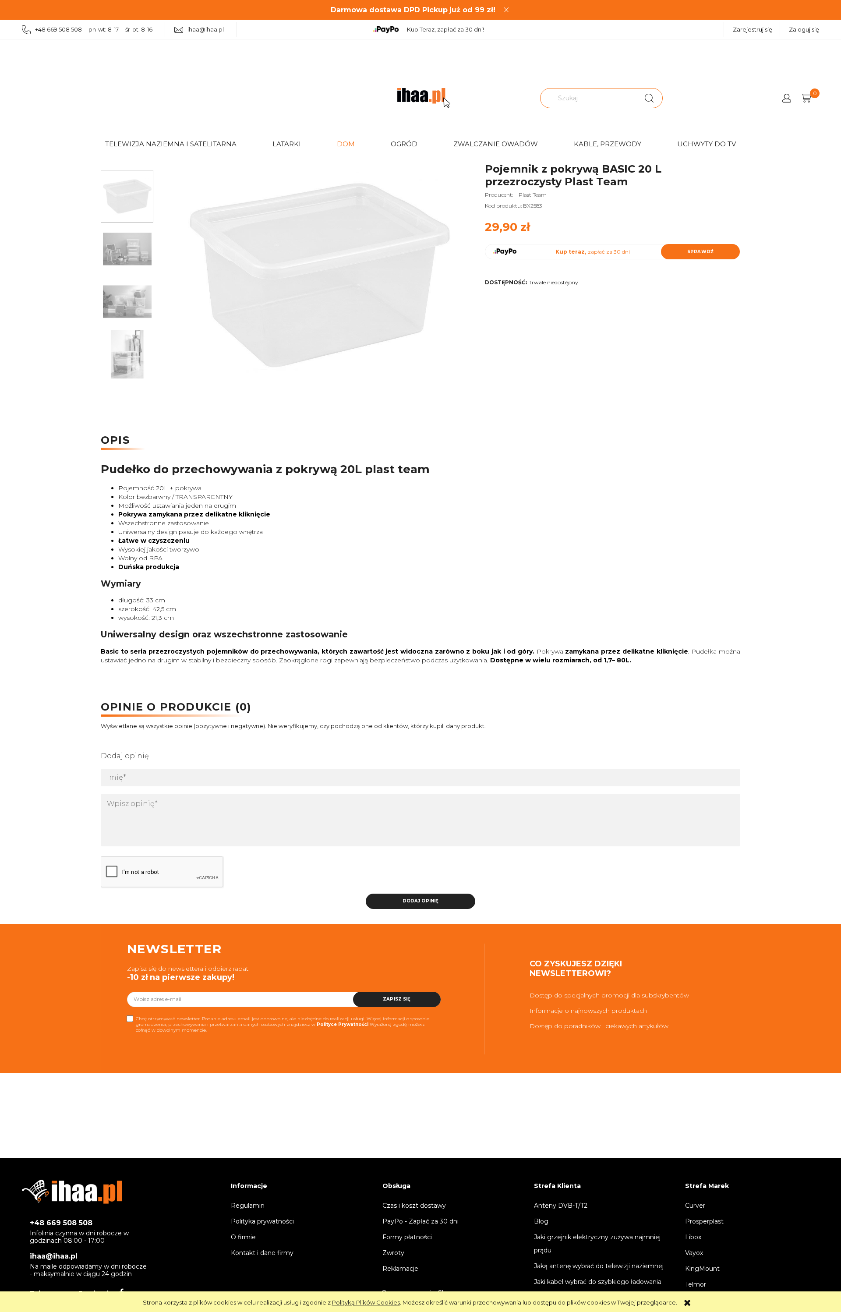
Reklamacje (400, 1269)
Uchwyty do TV (706, 144)
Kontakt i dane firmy (262, 1253)
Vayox (694, 1253)
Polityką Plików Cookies (366, 1302)
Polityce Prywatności (342, 1024)
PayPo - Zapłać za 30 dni (420, 1221)
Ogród (404, 144)
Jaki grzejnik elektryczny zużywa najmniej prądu (597, 1243)
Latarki (286, 144)
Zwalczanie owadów (495, 144)
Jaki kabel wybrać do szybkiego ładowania (597, 1282)
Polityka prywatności (262, 1221)
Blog (541, 1221)
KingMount (702, 1269)
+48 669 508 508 (61, 1223)
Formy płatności (407, 1237)
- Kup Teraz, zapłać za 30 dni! (443, 29)
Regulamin (248, 1205)
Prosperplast (704, 1221)
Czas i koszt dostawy (414, 1205)
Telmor (695, 1284)
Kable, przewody (607, 144)
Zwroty (393, 1253)
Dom (346, 144)
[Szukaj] (649, 98)
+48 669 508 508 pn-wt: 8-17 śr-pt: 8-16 (93, 29)
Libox (693, 1237)
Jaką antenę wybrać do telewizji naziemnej (599, 1266)
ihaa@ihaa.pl (205, 29)
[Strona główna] (424, 98)
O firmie (243, 1237)
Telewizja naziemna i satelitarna (171, 144)
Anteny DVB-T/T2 (560, 1205)
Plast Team (533, 194)
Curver (695, 1205)
